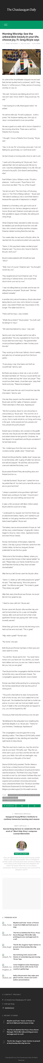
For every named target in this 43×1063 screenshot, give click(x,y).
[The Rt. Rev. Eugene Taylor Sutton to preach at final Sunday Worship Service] (6, 946)
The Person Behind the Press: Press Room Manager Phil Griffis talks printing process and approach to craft (23, 1032)
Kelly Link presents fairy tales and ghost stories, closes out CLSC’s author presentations (26, 978)
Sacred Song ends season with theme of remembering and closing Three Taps (26, 957)
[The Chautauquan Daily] (21, 10)
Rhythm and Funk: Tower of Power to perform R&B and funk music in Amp (26, 925)
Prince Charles (10, 797)
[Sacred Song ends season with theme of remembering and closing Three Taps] (6, 956)
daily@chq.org (9, 1008)
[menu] (5, 24)
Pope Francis (33, 795)
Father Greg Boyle (17, 795)
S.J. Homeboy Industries (14, 800)
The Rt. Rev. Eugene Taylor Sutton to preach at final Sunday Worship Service (27, 947)
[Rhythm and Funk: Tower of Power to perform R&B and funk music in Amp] (6, 924)
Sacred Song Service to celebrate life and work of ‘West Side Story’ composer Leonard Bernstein (21, 831)
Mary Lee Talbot (12, 43)
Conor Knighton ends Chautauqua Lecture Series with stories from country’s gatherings (26, 967)
